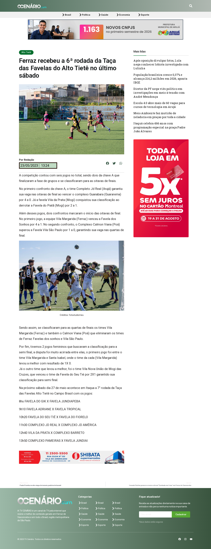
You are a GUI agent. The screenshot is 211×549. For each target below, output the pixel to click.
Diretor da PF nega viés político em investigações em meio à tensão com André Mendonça (159, 92)
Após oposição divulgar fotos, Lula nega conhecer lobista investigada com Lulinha (160, 64)
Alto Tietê (26, 52)
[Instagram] (185, 539)
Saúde (104, 14)
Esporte (145, 14)
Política (86, 14)
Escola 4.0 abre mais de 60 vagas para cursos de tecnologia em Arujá (159, 105)
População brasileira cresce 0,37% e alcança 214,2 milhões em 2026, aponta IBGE (160, 78)
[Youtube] (191, 539)
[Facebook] (179, 539)
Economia (124, 14)
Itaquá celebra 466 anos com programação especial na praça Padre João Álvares (159, 127)
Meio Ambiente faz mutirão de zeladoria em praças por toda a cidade (159, 115)
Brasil (68, 14)
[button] (191, 6)
